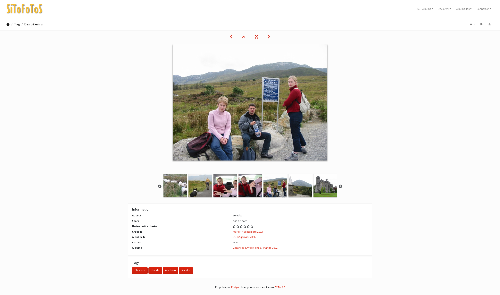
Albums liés (463, 9)
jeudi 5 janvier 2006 (244, 237)
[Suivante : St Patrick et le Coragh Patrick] (269, 36)
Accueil (8, 24)
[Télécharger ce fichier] (490, 24)
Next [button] (340, 186)
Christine (140, 270)
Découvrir (443, 9)
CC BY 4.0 (279, 287)
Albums (426, 9)
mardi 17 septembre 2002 (248, 231)
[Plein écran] (256, 36)
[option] (175, 185)
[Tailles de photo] (472, 24)
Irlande (155, 270)
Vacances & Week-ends (247, 247)
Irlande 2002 (270, 247)
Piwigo (235, 287)
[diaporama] (481, 24)
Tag (17, 24)
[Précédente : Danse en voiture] (231, 36)
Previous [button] (160, 186)
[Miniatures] (243, 36)
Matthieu (170, 270)
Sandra (186, 270)
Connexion (483, 9)
